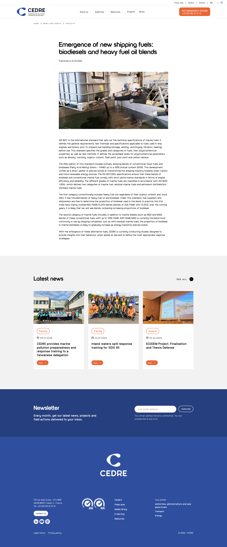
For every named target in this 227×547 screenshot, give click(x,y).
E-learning (119, 514)
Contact (202, 3)
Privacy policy (54, 533)
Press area (178, 3)
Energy (158, 515)
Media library (121, 509)
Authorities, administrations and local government (173, 505)
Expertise (99, 11)
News (142, 11)
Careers (191, 3)
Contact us (41, 513)
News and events (52, 23)
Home (36, 23)
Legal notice (39, 533)
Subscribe (185, 409)
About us (84, 11)
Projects (131, 11)
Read (41, 363)
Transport (159, 511)
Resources (115, 11)
